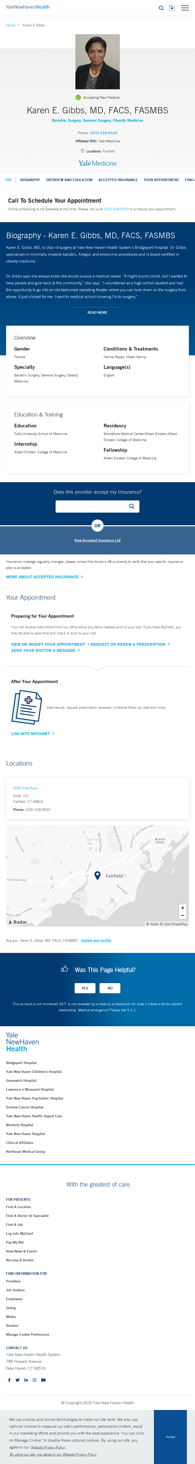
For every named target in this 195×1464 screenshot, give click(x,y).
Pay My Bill (15, 1242)
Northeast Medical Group (25, 1151)
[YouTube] (43, 1380)
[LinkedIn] (26, 1380)
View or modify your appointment (48, 644)
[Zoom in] (182, 908)
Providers (13, 1281)
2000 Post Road (25, 788)
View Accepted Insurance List (97, 540)
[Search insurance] (133, 506)
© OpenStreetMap (174, 924)
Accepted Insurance (118, 180)
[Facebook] (9, 1380)
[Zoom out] (182, 915)
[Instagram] (34, 1380)
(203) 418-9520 (103, 133)
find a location (18, 1207)
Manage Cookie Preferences (27, 1334)
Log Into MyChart (30, 733)
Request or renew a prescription (128, 644)
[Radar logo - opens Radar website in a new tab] (17, 922)
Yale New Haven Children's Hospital (34, 1071)
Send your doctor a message (43, 650)
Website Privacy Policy (48, 1447)
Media (11, 1316)
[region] (97, 876)
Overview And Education (69, 180)
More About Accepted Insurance (42, 577)
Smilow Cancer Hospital (24, 1107)
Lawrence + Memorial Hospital (30, 1089)
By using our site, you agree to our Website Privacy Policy (53, 1454)
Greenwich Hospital (21, 1080)
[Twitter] (17, 1380)
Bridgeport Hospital (21, 1062)
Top (8, 180)
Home (10, 25)
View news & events (21, 1251)
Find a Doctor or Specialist (27, 1215)
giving (11, 1307)
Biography (30, 180)
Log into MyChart (19, 1233)
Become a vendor (20, 1260)
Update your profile (96, 940)
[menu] (185, 7)
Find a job (14, 1224)
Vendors (12, 1325)
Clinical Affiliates (19, 1142)
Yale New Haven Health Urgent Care (34, 1116)
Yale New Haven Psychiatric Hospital (34, 1098)
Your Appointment (161, 180)
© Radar (152, 924)
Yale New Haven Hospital (25, 1133)
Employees (14, 1299)
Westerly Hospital (19, 1125)
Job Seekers (15, 1290)
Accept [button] (170, 1437)
